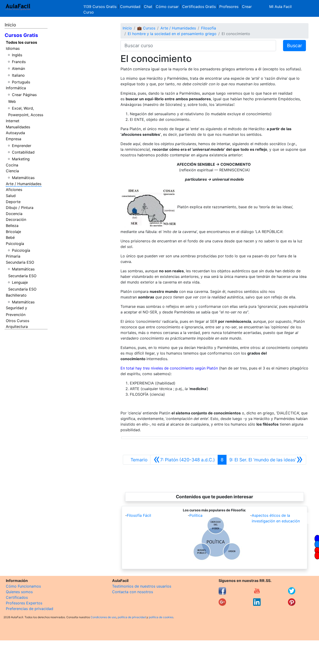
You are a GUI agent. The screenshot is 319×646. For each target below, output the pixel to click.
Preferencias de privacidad (29, 608)
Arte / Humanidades (23, 183)
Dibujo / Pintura (19, 207)
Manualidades (18, 127)
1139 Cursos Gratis (100, 6)
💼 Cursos (146, 28)
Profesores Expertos (24, 603)
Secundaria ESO (20, 262)
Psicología (15, 243)
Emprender (21, 145)
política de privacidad (132, 617)
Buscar (294, 45)
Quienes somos (19, 591)
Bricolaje (13, 231)
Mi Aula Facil (280, 6)
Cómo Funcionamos (23, 586)
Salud (11, 195)
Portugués (21, 82)
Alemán (18, 68)
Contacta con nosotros (132, 591)
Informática (16, 88)
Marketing (21, 159)
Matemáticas (23, 177)
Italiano (18, 75)
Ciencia (12, 171)
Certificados (17, 597)
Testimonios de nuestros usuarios (141, 586)
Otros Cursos (17, 320)
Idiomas (13, 48)
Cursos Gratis (21, 35)
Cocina (12, 165)
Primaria (13, 256)
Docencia (14, 213)
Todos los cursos (21, 42)
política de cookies (161, 617)
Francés (19, 61)
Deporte (13, 201)
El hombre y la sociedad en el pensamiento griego (172, 33)
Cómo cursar (167, 6)
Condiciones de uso (103, 617)
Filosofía (208, 28)
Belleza (12, 225)
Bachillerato (16, 295)
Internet (12, 120)
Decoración (16, 219)
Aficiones (14, 189)
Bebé (10, 237)
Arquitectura (17, 326)
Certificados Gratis (199, 6)
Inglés (17, 55)
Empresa (13, 138)
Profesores (228, 6)
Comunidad (130, 6)
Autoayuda (15, 132)
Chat (148, 6)
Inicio (10, 25)
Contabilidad (23, 152)
